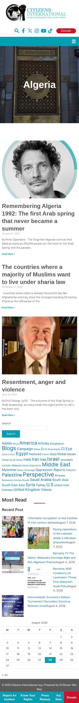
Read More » (8, 254)
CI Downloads (52, 449)
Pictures (60, 475)
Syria (30, 484)
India (27, 459)
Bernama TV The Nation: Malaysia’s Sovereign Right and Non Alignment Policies (52, 557)
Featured (35, 454)
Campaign (25, 449)
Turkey (41, 485)
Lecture (6, 465)
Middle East (56, 464)
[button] (74, 41)
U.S (49, 484)
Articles (43, 443)
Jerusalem (66, 459)
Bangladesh (57, 443)
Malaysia (17, 465)
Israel (53, 459)
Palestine (12, 475)
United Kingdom (26, 489)
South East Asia (13, 485)
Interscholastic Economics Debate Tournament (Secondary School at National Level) (49, 601)
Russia (25, 480)
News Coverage (26, 470)
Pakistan (71, 470)
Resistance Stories (11, 480)
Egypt (22, 453)
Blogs (9, 448)
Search (6, 423)
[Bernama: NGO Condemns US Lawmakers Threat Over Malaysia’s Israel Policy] (38, 577)
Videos (46, 490)
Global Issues (66, 454)
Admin (7, 443)
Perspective (38, 474)
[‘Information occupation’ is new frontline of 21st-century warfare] (13, 526)
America (28, 443)
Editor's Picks (8, 454)
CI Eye (66, 448)
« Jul (4, 674)
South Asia (60, 480)
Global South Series (12, 460)
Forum (45, 454)
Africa (16, 443)
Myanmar (9, 470)
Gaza (53, 454)
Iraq (43, 459)
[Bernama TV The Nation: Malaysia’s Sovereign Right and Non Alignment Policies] (13, 561)
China (37, 449)
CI (42, 449)
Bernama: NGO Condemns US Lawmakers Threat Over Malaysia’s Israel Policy (64, 577)
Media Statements (31, 465)
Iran (35, 459)
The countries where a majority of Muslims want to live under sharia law (36, 274)
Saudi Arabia (41, 479)
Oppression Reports (50, 470)
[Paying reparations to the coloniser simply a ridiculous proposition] (38, 537)
